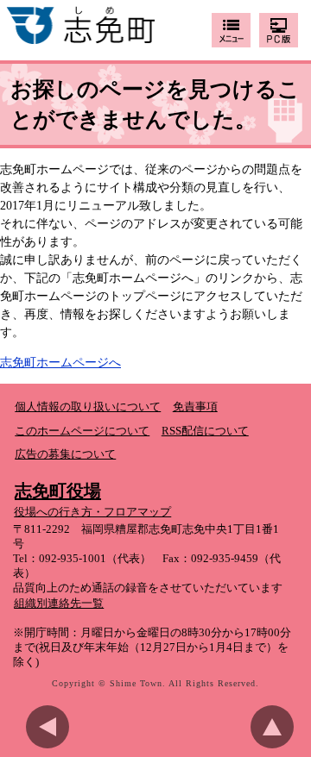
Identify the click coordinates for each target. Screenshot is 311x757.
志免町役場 (58, 490)
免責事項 (195, 407)
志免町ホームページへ (60, 362)
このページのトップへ (276, 726)
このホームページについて (82, 431)
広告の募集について (65, 454)
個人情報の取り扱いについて (88, 407)
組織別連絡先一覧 (59, 603)
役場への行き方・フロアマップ (92, 512)
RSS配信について (205, 431)
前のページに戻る (52, 726)
